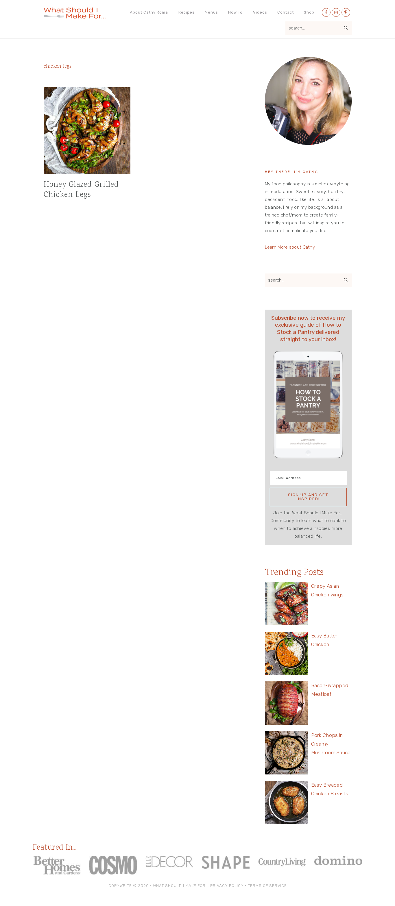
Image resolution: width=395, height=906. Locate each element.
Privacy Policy (227, 885)
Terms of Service (267, 885)
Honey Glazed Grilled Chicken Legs (81, 190)
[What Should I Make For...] (75, 16)
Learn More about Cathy (290, 247)
